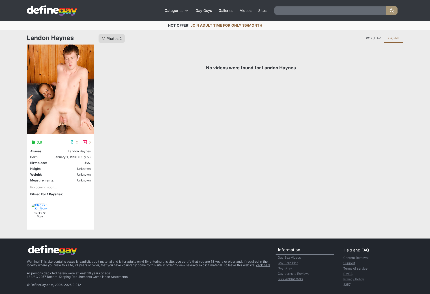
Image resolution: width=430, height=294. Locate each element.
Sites (262, 10)
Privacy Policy (353, 279)
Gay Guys (204, 10)
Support (349, 263)
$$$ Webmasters (290, 279)
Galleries (226, 10)
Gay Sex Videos (289, 257)
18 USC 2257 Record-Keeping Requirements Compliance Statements (77, 277)
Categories (174, 10)
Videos (246, 10)
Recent (393, 38)
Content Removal (355, 258)
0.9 (39, 142)
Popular (373, 38)
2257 (347, 284)
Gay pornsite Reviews (293, 273)
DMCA (348, 274)
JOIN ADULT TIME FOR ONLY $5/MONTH (226, 25)
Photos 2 (114, 38)
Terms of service (355, 268)
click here (263, 265)
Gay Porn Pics (288, 263)
